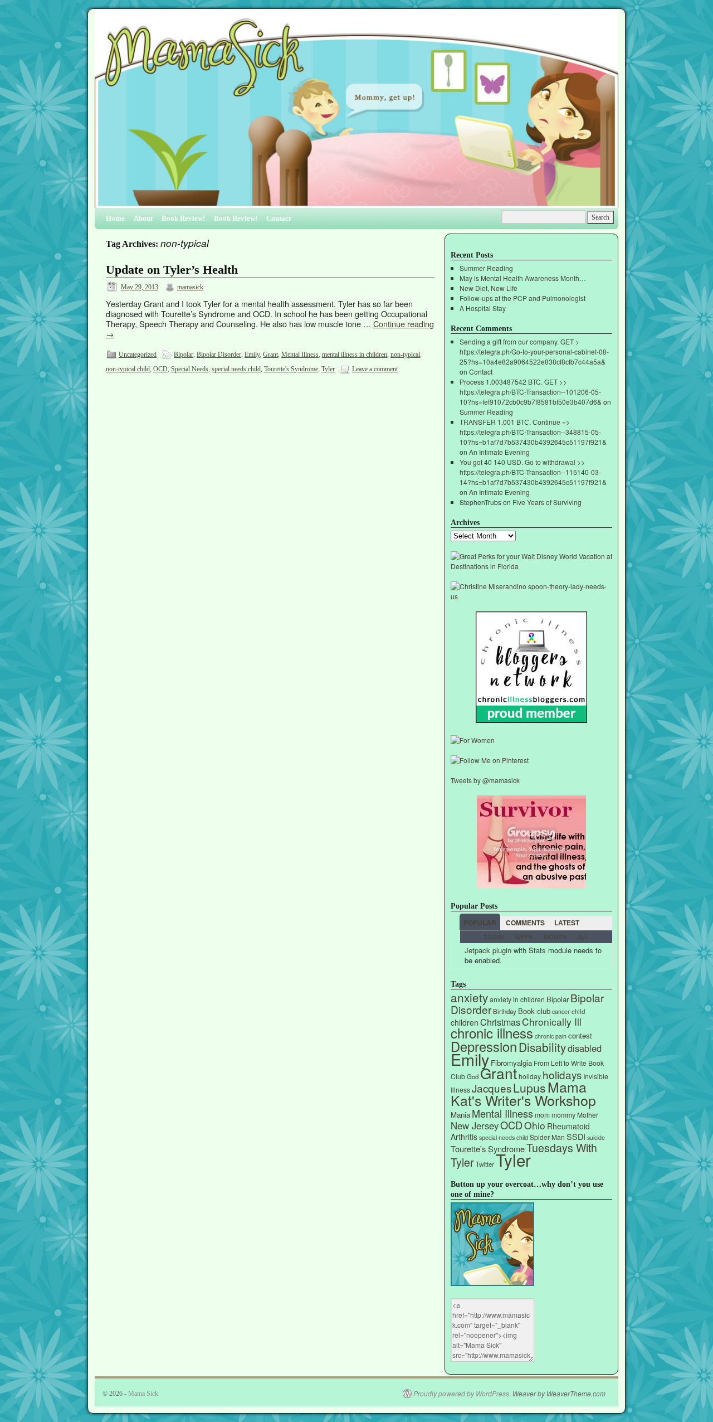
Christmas (500, 1022)
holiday (530, 1076)
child (578, 1011)
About (143, 218)
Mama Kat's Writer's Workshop (523, 1093)
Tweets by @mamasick (485, 780)
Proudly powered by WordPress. (462, 1393)
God (472, 1076)
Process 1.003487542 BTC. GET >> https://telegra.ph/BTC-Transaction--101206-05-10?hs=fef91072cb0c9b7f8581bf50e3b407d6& (531, 391)
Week (524, 936)
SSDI (576, 1136)
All (583, 936)
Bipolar (183, 354)
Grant (270, 354)
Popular (479, 923)
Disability (542, 1046)
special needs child (236, 369)
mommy (563, 1114)
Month (555, 936)
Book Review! (183, 218)
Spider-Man (547, 1137)
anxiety (469, 997)
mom (542, 1114)
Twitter (485, 1163)
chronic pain (551, 1036)
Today (494, 936)
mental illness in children (354, 354)
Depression (484, 1046)
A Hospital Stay (483, 308)
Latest (566, 923)
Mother (587, 1114)
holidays (562, 1074)
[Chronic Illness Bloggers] (531, 720)
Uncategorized (138, 354)
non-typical (405, 354)
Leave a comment (375, 369)
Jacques (491, 1087)
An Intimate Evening (499, 452)
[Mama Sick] (356, 113)
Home (115, 218)
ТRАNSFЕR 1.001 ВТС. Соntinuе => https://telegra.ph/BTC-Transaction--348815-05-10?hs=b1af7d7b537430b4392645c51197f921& (533, 432)
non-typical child (128, 369)
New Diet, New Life (488, 288)
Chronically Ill (552, 1021)
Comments (525, 923)
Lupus (529, 1087)
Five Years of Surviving (547, 502)
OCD (160, 369)
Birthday (504, 1011)
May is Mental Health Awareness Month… (523, 278)
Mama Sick (143, 1393)
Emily (252, 354)
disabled (585, 1048)
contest (580, 1035)
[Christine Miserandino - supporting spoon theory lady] (531, 596)
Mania (460, 1114)
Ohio (534, 1125)
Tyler (328, 369)
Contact (278, 218)
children (464, 1022)
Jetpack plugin (488, 950)
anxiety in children (517, 999)
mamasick (190, 287)
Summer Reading (486, 268)
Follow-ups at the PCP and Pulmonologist (522, 298)
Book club (534, 1011)
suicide (596, 1137)
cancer (561, 1011)
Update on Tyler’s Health (172, 269)
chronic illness (492, 1032)
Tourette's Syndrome (291, 369)
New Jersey (475, 1125)
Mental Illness (300, 354)
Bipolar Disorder (219, 354)
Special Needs (189, 369)
